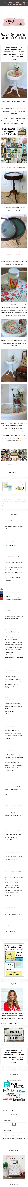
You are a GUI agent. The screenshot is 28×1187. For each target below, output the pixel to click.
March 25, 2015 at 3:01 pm (12, 907)
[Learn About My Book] (14, 1178)
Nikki (6, 906)
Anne (6, 590)
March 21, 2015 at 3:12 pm (12, 726)
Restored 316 (14, 1184)
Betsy (6, 610)
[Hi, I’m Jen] (12, 1010)
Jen (5, 539)
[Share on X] (1, 595)
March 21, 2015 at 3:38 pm (12, 750)
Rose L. (7, 724)
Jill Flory (8, 520)
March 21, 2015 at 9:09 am (12, 672)
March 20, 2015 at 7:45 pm (12, 611)
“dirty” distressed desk (19, 108)
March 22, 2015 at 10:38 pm (12, 830)
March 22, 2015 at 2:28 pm (12, 782)
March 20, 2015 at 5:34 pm (12, 592)
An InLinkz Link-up (6, 464)
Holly (6, 697)
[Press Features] (14, 1091)
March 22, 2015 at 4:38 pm (12, 808)
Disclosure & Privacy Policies (14, 1136)
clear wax (8, 340)
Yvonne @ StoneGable (11, 556)
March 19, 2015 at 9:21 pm (12, 522)
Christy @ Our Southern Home (13, 805)
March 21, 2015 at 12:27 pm (12, 699)
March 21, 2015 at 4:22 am (12, 632)
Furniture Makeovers (7, 41)
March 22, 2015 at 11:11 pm (12, 873)
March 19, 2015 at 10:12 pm (12, 541)
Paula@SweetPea (9, 670)
